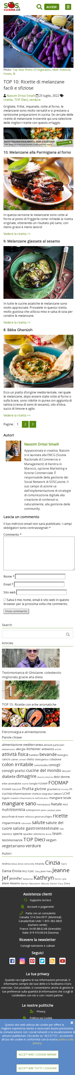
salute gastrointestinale (36, 828)
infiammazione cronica (26, 793)
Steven (53, 883)
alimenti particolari (53, 745)
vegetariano (13, 845)
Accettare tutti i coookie (37, 1068)
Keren (58, 879)
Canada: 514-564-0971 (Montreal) (40, 917)
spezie (17, 833)
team (57, 833)
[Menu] (68, 7)
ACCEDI (52, 7)
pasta (58, 810)
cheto (30, 759)
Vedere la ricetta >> (17, 234)
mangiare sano (19, 803)
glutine (40, 788)
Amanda (39, 863)
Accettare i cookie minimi (37, 1054)
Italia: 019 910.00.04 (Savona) (40, 932)
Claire (64, 863)
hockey (64, 789)
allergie (21, 749)
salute (38, 822)
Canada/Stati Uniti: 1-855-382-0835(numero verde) (40, 923)
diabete (9, 776)
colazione (55, 759)
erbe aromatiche (11, 783)
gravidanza (53, 789)
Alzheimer (33, 749)
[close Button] (72, 1023)
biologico (63, 755)
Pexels (7, 74)
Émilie (17, 871)
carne (14, 759)
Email (8, 584)
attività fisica (15, 754)
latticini (58, 793)
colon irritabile (17, 764)
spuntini (27, 834)
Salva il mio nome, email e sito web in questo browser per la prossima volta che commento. (36, 602)
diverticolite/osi (45, 777)
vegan (51, 839)
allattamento (8, 749)
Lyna (64, 879)
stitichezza (39, 833)
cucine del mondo (43, 770)
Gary (37, 871)
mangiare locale (60, 798)
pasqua (51, 810)
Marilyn (24, 883)
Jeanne (60, 870)
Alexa (14, 863)
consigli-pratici (13, 770)
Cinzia (52, 862)
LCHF (66, 793)
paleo (44, 810)
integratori (47, 793)
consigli (54, 764)
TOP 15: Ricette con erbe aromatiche (29, 704)
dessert (66, 770)
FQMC (31, 871)
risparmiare (11, 823)
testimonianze (12, 840)
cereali (22, 759)
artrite (58, 749)
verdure (35, 100)
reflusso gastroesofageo (38, 816)
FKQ (24, 871)
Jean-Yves (46, 871)
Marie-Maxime (11, 883)
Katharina (28, 878)
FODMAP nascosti (11, 789)
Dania (6, 870)
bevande (48, 754)
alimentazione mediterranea (22, 745)
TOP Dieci (21, 100)
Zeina (67, 883)
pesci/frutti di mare (13, 816)
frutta (28, 788)
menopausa (43, 804)
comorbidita (41, 765)
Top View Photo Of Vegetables (31, 69)
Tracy (60, 883)
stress (49, 834)
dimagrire (26, 776)
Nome (8, 576)
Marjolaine (34, 883)
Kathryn (43, 877)
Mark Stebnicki (61, 69)
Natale (56, 804)
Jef (5, 877)
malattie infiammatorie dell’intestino (29, 798)
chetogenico (42, 759)
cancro (6, 759)
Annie (21, 863)
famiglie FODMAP (38, 783)
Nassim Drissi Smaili (21, 96)
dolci (57, 777)
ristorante (26, 823)
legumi (6, 798)
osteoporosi (33, 810)
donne (65, 777)
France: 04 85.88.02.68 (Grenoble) (40, 929)
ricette (8, 100)
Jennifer (15, 878)
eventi (25, 783)
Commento (12, 535)
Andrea (6, 863)
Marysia (45, 883)
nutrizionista (13, 809)
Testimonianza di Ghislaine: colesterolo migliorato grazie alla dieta (31, 674)
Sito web (9, 592)
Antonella (29, 863)
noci (65, 804)
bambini (34, 755)
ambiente (48, 749)
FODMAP (58, 782)
